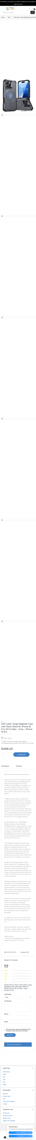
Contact (5, 1104)
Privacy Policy (7, 1096)
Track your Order (7, 1115)
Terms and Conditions (9, 1101)
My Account (6, 1113)
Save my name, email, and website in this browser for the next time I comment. (18, 1030)
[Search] (33, 12)
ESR (9, 17)
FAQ (4, 1099)
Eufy (4, 1077)
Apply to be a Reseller (9, 1120)
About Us (5, 1093)
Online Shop (6, 1071)
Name (6, 1014)
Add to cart (22, 754)
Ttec (4, 1079)
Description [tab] (5, 766)
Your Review (7, 1001)
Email (6, 1021)
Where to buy (6, 1118)
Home (2, 17)
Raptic (4, 1084)
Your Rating (7, 994)
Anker (4, 1074)
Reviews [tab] (19, 766)
